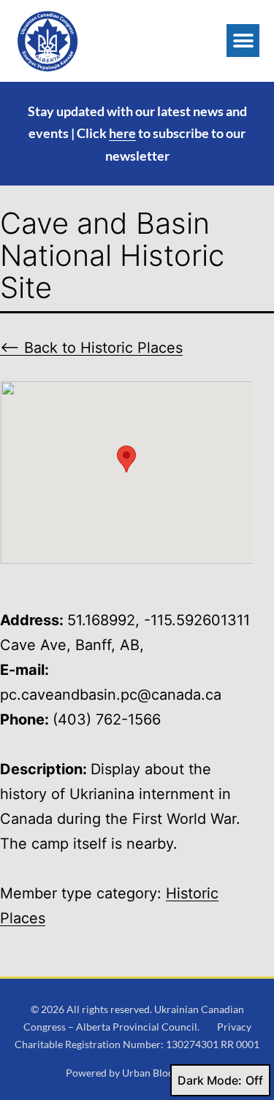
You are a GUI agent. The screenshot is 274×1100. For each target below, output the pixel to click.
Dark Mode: (210, 1080)
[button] (243, 40)
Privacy (234, 1026)
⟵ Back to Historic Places (91, 347)
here (122, 133)
